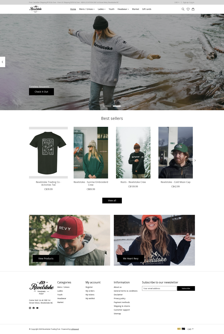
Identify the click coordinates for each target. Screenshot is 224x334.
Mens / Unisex (63, 287)
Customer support (122, 309)
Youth (111, 9)
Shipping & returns (122, 306)
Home (73, 9)
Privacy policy (119, 298)
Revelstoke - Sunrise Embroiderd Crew (91, 183)
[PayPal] (179, 329)
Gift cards (146, 9)
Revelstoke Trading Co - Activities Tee (48, 183)
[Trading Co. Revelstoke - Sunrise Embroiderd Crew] (90, 152)
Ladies (60, 290)
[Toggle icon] (183, 9)
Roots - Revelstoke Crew (133, 181)
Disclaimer (118, 294)
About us (118, 287)
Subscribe (186, 288)
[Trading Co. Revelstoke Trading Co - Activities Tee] (48, 152)
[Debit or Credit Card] (183, 329)
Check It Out (41, 91)
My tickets (90, 294)
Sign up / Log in (188, 2)
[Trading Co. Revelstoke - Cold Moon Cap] (175, 152)
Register (89, 287)
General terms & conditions (126, 290)
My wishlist (90, 298)
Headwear (61, 298)
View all (112, 200)
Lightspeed (75, 329)
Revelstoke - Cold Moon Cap (175, 181)
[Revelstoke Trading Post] (35, 9)
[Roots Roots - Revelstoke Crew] (133, 152)
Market (135, 9)
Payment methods (122, 302)
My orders (90, 290)
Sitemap (117, 313)
